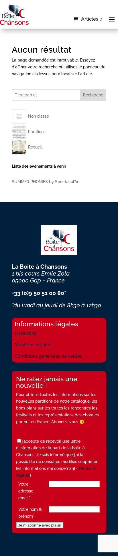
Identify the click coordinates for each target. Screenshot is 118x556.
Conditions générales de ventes (48, 356)
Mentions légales (33, 344)
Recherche (93, 95)
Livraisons (25, 333)
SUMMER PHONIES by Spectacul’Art (46, 181)
